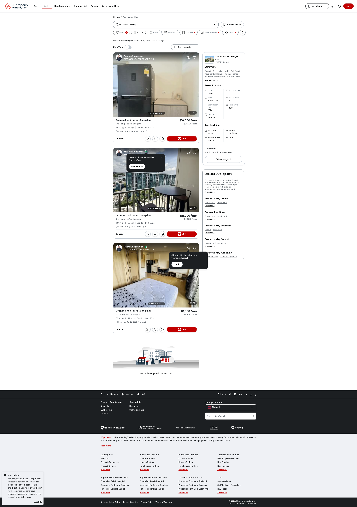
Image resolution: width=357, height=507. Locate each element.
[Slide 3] (150, 113)
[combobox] (165, 24)
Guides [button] (94, 6)
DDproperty (107, 454)
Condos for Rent (185, 458)
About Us (105, 406)
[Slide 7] (161, 113)
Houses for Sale (147, 462)
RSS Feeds (222, 489)
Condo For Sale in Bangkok (113, 481)
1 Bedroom (217, 230)
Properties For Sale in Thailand (192, 481)
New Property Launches (228, 458)
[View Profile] (135, 57)
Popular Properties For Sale (114, 477)
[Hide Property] (188, 57)
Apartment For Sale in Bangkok (115, 485)
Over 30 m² (209, 243)
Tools (220, 477)
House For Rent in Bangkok (152, 489)
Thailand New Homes (228, 454)
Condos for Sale (147, 458)
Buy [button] (35, 6)
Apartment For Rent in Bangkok (154, 485)
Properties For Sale (149, 454)
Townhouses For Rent (188, 466)
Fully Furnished (211, 257)
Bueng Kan (210, 216)
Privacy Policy (35, 488)
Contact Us (135, 402)
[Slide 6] (159, 113)
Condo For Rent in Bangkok (152, 481)
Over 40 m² (221, 243)
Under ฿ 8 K (222, 203)
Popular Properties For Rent (153, 477)
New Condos (223, 462)
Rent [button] (46, 6)
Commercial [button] (80, 6)
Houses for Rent (185, 462)
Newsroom (134, 406)
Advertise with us (110, 6)
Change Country (213, 402)
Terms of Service (130, 502)
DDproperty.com (108, 437)
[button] (211, 80)
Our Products (106, 410)
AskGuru (104, 458)
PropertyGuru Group (111, 402)
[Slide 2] (148, 208)
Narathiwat (222, 216)
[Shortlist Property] (194, 57)
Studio (208, 230)
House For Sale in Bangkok (113, 489)
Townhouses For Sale (149, 466)
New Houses (223, 466)
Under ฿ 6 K (210, 203)
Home (116, 17)
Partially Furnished (228, 257)
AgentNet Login (224, 481)
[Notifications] (339, 6)
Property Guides (108, 466)
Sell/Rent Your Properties (229, 485)
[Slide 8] (163, 208)
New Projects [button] (61, 6)
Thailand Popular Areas (190, 477)
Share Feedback (136, 410)
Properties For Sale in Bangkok (192, 485)
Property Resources (110, 462)
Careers (104, 413)
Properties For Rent (188, 454)
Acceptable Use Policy (110, 502)
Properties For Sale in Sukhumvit (193, 489)
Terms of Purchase (163, 502)
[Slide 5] (156, 113)
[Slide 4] (153, 113)
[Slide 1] (149, 303)
